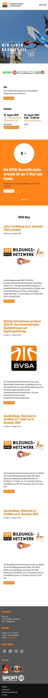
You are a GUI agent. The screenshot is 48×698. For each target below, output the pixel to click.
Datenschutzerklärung (9, 692)
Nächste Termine (11, 127)
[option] (24, 36)
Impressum (6, 689)
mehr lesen (9, 301)
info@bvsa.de (12, 638)
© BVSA (4, 695)
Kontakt (4, 687)
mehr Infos (9, 98)
